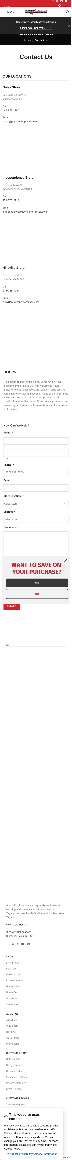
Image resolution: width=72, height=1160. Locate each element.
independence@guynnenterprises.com (25, 211)
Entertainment (14, 980)
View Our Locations (20, 931)
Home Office (13, 986)
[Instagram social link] (17, 944)
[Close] (66, 560)
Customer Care (16, 1053)
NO (37, 594)
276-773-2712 (11, 200)
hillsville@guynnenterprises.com (21, 301)
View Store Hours (16, 924)
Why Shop (12, 1025)
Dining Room (13, 974)
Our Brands (12, 1037)
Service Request (15, 1104)
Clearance (12, 1004)
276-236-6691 (11, 109)
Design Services (15, 1065)
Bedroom (11, 968)
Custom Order (14, 1071)
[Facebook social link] (8, 944)
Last (6, 458)
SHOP (9, 956)
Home (27, 40)
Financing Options (16, 1076)
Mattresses (12, 998)
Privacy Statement (16, 1082)
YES (37, 582)
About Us (12, 1013)
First (6, 446)
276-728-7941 (11, 290)
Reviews (11, 1031)
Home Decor (13, 992)
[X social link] (12, 944)
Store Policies (13, 1088)
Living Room (13, 962)
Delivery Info (13, 1058)
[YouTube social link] (23, 944)
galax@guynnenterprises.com (20, 121)
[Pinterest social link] (59, 5)
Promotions (12, 1043)
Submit (11, 606)
